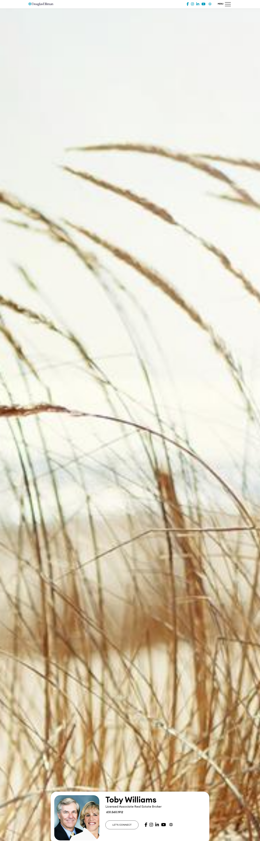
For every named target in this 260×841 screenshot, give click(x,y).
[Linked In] (197, 4)
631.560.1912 (114, 812)
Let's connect (122, 825)
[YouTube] (203, 4)
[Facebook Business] (188, 4)
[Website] (210, 4)
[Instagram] (192, 4)
